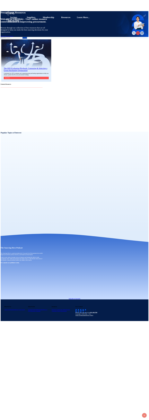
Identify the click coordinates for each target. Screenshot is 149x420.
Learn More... (83, 17)
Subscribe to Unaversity (74, 298)
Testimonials (13, 309)
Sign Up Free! (13, 20)
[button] (47, 38)
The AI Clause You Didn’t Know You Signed (23, 113)
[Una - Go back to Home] (10, 11)
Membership (48, 17)
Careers (23, 309)
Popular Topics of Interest (7, 36)
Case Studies (63, 309)
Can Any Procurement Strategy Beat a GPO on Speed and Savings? (27, 103)
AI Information (63, 311)
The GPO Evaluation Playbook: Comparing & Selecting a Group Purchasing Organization (25, 69)
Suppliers (31, 17)
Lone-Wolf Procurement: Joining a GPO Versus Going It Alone (26, 93)
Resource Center (56, 309)
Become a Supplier (35, 311)
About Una (7, 309)
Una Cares (18, 309)
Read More (7, 77)
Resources (65, 17)
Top (144, 415)
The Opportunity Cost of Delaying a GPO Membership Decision (27, 123)
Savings (13, 17)
